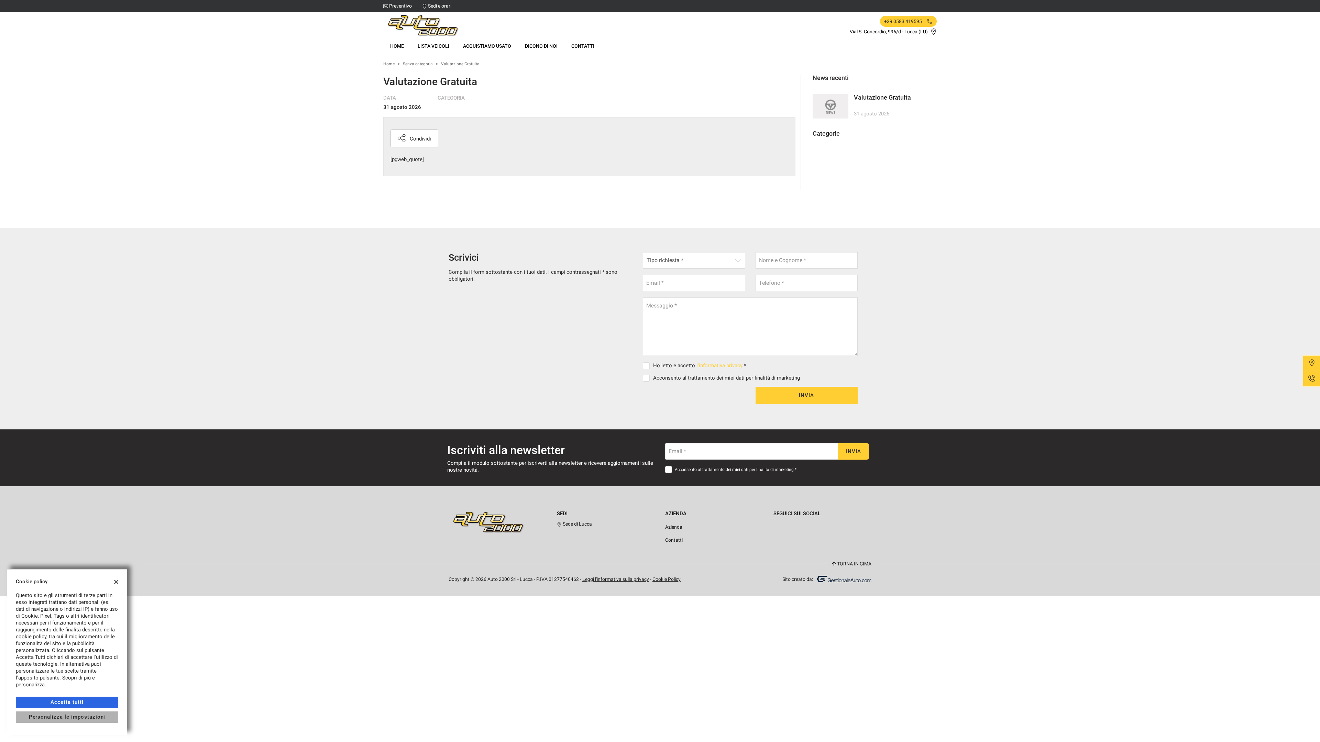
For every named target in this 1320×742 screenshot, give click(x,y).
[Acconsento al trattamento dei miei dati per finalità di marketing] (647, 378)
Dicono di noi (541, 46)
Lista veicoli (433, 46)
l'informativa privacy (719, 365)
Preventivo (400, 6)
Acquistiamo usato (487, 46)
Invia (806, 395)
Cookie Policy (666, 579)
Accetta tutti (67, 702)
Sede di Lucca (577, 524)
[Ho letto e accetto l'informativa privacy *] (647, 365)
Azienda (673, 527)
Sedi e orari (439, 6)
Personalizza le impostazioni (67, 717)
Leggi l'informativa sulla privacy (615, 579)
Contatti (582, 46)
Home (397, 46)
